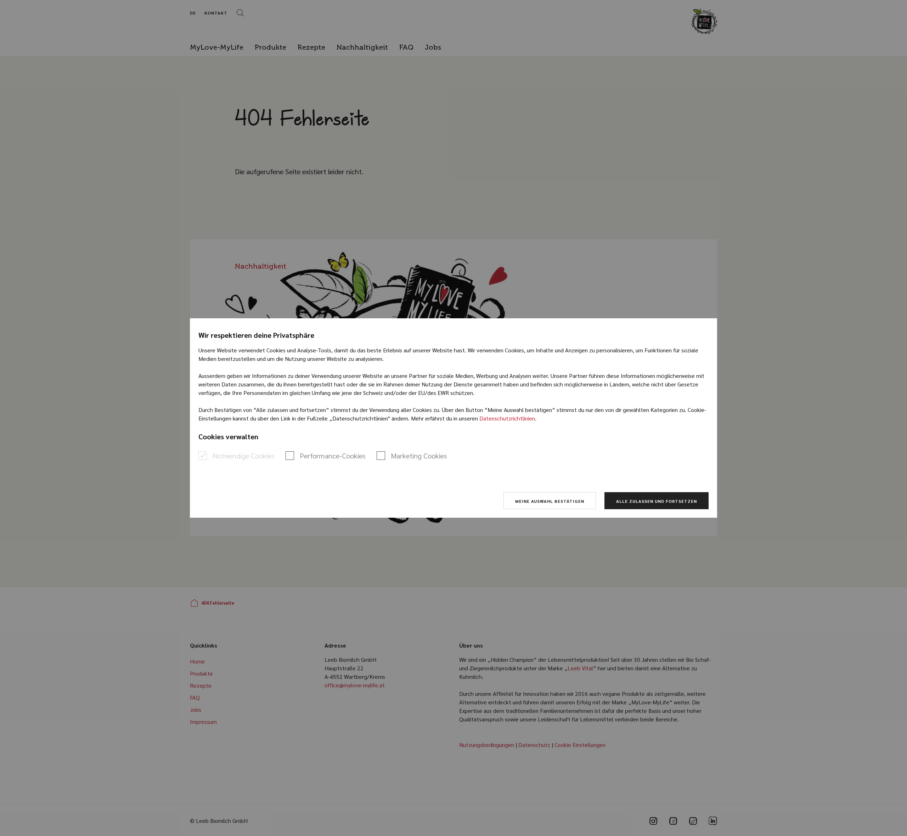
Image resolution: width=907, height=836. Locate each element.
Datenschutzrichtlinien (507, 418)
